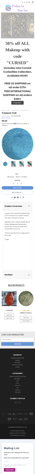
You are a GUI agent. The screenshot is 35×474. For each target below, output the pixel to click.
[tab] (17, 206)
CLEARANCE (17, 392)
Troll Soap (9, 310)
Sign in (14, 365)
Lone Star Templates (20, 433)
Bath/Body (17, 378)
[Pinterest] (23, 197)
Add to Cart (9, 318)
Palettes (17, 390)
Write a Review (6, 118)
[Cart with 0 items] (29, 2)
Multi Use (17, 385)
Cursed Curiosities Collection (17, 376)
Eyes (17, 381)
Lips (17, 387)
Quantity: (17, 180)
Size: (17, 174)
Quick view (9, 315)
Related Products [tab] (16, 285)
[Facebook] (12, 197)
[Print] (18, 197)
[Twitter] (20, 197)
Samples (17, 360)
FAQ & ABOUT (17, 362)
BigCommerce (20, 431)
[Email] (15, 197)
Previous (3, 472)
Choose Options (26, 321)
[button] (17, 103)
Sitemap (17, 367)
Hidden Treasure (26, 313)
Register (20, 365)
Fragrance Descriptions (17, 358)
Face (17, 383)
